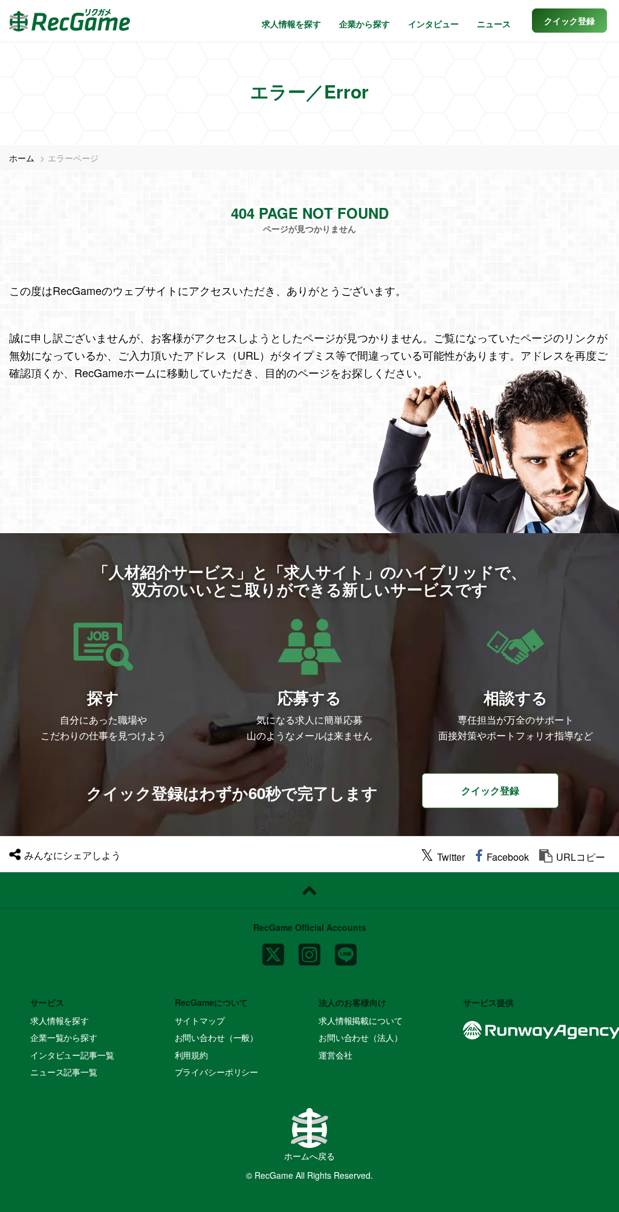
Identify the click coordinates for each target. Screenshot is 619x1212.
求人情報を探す (291, 24)
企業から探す (364, 24)
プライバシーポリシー (217, 1072)
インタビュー (433, 24)
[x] (273, 949)
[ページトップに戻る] (309, 890)
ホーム (21, 158)
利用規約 (191, 1055)
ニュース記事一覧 (63, 1072)
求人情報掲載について (361, 1020)
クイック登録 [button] (490, 790)
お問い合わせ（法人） (361, 1037)
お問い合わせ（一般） (217, 1037)
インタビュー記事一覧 (72, 1055)
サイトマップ (200, 1020)
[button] (569, 20)
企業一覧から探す (63, 1037)
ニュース (494, 24)
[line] (346, 949)
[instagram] (309, 949)
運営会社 (335, 1055)
